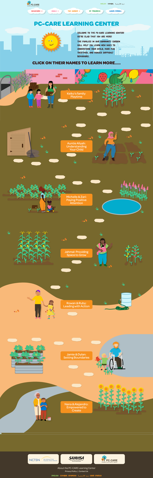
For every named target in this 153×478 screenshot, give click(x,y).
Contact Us (83, 471)
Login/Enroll (115, 11)
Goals (54, 11)
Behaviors (35, 11)
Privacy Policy (71, 471)
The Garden (73, 11)
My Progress (94, 11)
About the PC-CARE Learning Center (76, 467)
